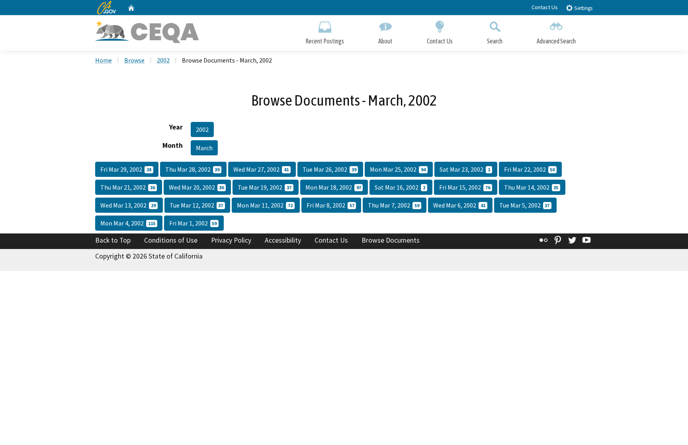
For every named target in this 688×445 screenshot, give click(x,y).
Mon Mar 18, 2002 (333, 187)
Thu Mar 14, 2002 (531, 187)
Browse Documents (391, 240)
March (204, 148)
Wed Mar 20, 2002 (196, 187)
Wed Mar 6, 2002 (459, 205)
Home (103, 60)
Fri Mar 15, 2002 (464, 187)
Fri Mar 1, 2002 (193, 223)
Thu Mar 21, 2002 (127, 187)
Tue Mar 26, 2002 (329, 169)
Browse (134, 60)
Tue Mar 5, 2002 (524, 205)
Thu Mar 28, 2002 (192, 169)
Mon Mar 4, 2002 (127, 223)
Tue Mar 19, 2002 (264, 187)
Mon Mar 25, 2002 (398, 169)
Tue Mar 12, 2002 (196, 205)
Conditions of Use (170, 240)
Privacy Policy (231, 240)
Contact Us (545, 7)
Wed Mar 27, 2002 (261, 169)
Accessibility (283, 240)
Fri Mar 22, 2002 (529, 169)
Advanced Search (556, 41)
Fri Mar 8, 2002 (330, 205)
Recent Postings (324, 41)
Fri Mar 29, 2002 (125, 169)
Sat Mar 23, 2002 (465, 169)
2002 (163, 60)
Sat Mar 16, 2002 (400, 187)
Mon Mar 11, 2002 (265, 205)
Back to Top (113, 240)
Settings (582, 8)
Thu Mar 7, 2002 (393, 205)
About (385, 41)
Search (494, 41)
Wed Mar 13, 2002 (128, 205)
